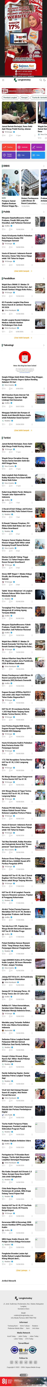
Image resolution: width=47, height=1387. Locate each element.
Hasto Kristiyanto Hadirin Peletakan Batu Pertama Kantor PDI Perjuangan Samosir (17, 238)
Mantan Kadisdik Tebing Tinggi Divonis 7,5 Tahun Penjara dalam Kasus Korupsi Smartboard (16, 559)
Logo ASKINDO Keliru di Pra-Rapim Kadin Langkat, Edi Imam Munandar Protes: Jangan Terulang (17, 962)
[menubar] (3, 79)
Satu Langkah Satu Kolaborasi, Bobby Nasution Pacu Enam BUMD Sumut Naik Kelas (16, 477)
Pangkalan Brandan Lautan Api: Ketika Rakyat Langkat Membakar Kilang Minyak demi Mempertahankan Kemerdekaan (16, 1256)
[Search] (41, 79)
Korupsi (24, 97)
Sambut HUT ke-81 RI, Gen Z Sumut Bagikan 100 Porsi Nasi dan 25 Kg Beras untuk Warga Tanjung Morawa (17, 878)
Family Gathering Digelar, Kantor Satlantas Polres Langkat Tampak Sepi (16, 1075)
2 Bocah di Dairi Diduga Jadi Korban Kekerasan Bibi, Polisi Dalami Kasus (17, 510)
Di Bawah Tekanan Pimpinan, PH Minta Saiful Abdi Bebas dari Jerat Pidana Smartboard (16, 526)
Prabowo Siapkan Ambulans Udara (16, 1140)
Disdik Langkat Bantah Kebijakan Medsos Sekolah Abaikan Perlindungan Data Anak (16, 322)
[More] (35, 136)
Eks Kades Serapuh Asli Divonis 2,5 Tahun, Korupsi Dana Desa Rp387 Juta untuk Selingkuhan (17, 1174)
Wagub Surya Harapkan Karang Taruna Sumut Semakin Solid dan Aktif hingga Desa (15, 461)
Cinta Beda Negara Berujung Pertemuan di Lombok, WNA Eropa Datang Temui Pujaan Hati (16, 1191)
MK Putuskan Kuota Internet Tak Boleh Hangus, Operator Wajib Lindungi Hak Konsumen (15, 397)
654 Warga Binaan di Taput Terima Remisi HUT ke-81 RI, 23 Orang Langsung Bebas (16, 793)
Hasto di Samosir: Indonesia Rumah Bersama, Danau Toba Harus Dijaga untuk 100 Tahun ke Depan (17, 256)
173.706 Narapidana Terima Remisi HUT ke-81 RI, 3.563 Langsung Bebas (17, 762)
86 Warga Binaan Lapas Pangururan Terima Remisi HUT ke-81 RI (17, 777)
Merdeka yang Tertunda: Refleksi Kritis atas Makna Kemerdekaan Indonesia (16, 1025)
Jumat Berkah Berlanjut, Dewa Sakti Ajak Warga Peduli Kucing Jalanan (17, 127)
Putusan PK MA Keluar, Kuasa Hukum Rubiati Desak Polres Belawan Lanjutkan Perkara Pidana (16, 810)
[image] (40, 222)
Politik (6, 212)
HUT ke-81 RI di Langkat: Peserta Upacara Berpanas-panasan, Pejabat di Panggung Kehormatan (17, 895)
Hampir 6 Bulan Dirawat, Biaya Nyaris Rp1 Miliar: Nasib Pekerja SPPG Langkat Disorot (16, 1059)
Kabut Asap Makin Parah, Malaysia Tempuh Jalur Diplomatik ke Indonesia (16, 494)
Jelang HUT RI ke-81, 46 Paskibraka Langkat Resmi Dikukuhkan (17, 978)
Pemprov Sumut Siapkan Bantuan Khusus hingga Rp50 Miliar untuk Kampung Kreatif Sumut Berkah (16, 542)
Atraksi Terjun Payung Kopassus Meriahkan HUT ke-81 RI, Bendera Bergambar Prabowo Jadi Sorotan (16, 912)
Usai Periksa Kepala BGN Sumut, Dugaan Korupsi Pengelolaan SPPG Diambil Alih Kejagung (17, 728)
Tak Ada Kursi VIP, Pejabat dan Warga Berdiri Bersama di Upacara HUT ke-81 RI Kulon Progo (16, 928)
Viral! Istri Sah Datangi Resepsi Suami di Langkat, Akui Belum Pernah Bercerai (15, 1092)
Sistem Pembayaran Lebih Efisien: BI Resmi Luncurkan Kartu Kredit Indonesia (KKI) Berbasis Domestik (17, 678)
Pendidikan (9, 278)
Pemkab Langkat (10, 97)
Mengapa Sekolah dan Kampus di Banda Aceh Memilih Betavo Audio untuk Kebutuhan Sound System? (16, 415)
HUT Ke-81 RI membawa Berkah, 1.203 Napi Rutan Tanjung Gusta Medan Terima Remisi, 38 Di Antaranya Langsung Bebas (16, 711)
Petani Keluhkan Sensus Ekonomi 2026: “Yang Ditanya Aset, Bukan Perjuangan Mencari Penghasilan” (16, 945)
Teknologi (8, 345)
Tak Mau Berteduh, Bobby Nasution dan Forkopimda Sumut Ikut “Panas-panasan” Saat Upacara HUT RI (17, 844)
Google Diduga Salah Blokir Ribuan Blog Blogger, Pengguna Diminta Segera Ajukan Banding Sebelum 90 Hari (22, 379)
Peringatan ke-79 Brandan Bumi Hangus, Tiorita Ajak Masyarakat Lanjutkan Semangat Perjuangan (16, 1157)
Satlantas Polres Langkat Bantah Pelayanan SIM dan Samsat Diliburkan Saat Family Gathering (15, 1042)
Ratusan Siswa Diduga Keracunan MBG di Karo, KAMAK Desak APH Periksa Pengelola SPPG (16, 861)
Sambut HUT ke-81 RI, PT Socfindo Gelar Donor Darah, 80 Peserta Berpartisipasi (16, 1208)
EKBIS (6, 166)
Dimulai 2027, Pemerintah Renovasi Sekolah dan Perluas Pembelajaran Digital (17, 1109)
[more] (43, 212)
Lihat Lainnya (21, 1270)
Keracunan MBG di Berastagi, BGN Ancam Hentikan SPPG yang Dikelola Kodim (17, 1225)
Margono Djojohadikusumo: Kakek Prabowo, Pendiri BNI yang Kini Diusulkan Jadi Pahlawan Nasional (16, 220)
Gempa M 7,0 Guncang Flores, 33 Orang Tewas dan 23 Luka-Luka (16, 992)
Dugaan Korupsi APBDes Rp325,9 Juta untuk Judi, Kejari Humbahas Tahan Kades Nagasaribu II (16, 694)
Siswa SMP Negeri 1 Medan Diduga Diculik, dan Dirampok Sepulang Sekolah (17, 576)
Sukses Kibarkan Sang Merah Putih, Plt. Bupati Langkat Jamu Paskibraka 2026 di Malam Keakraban (17, 661)
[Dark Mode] (44, 79)
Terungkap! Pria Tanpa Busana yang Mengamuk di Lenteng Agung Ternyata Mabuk (17, 610)
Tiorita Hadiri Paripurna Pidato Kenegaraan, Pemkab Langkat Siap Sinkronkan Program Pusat (16, 1126)
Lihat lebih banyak (21, 271)
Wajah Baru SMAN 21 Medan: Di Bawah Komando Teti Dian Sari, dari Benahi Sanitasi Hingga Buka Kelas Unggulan (17, 287)
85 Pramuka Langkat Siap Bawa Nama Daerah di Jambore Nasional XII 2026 (16, 305)
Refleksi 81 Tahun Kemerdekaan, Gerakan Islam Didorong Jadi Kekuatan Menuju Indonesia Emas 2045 (16, 1008)
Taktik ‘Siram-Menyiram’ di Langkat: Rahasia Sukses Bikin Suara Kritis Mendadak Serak (17, 593)
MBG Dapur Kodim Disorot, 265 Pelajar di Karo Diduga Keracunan (16, 1240)
